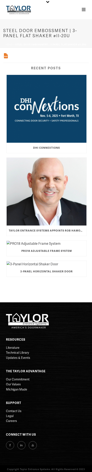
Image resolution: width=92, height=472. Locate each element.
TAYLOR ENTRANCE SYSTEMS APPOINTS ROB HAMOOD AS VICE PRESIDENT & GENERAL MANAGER (47, 230)
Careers (11, 421)
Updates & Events (18, 358)
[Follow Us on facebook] (10, 445)
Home (9, 44)
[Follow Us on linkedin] (21, 445)
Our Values (13, 384)
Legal (9, 416)
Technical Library (17, 352)
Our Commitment (18, 379)
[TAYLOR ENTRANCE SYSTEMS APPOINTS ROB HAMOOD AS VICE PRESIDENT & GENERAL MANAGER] (46, 192)
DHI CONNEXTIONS (46, 148)
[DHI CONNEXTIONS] (46, 109)
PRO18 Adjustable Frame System (46, 251)
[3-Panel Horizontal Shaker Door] (46, 263)
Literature (12, 348)
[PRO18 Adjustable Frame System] (46, 243)
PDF (6, 55)
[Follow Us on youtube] (33, 445)
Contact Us (13, 411)
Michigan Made (16, 389)
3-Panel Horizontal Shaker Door (46, 271)
